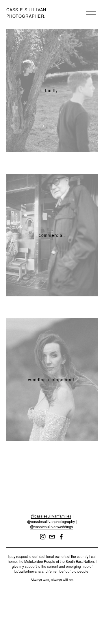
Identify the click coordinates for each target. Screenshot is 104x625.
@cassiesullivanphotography (51, 521)
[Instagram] (43, 537)
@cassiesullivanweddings (51, 526)
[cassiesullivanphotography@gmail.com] (52, 537)
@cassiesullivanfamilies (51, 516)
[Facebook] (61, 537)
